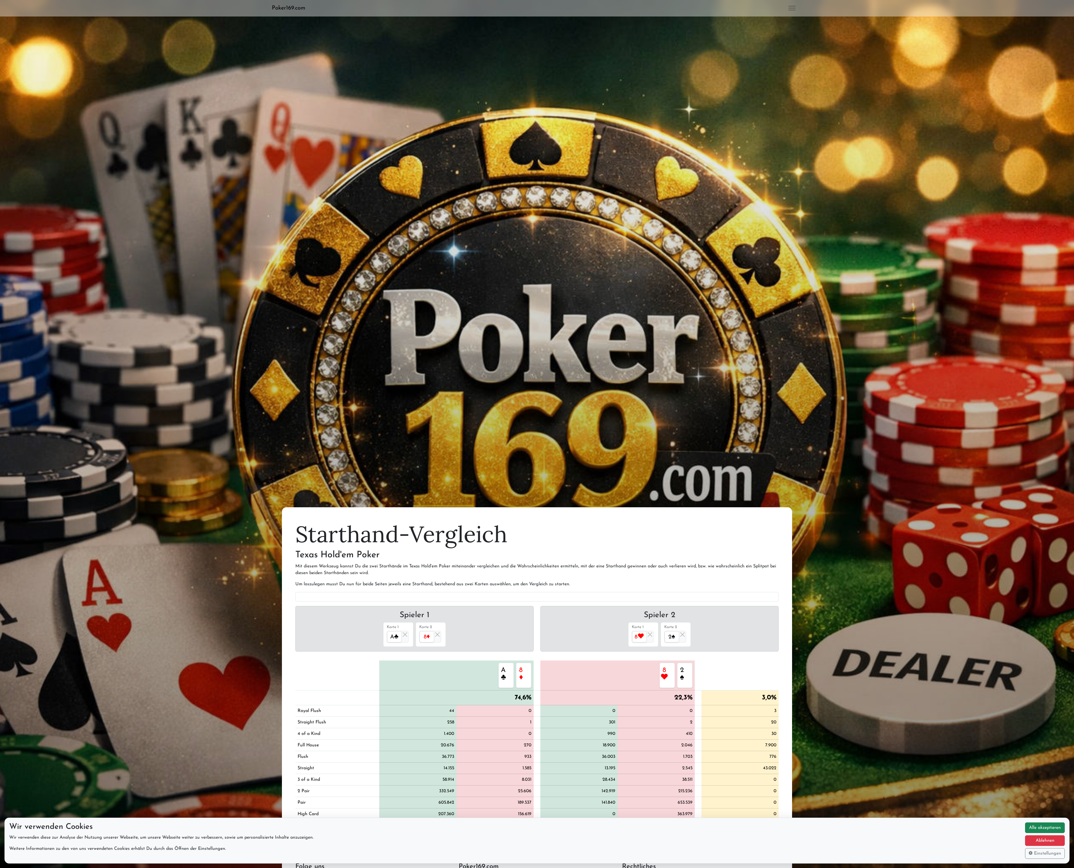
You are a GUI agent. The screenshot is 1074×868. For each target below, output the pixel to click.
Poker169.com (288, 8)
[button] (291, 8)
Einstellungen (1047, 853)
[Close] (405, 634)
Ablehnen (1045, 840)
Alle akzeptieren (1045, 827)
